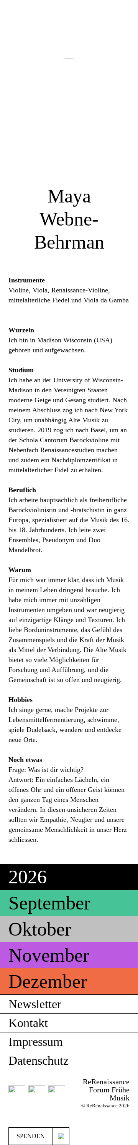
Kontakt (28, 1023)
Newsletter (34, 1004)
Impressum (35, 1042)
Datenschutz (38, 1060)
